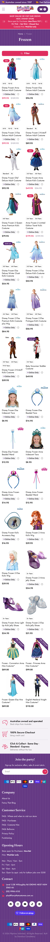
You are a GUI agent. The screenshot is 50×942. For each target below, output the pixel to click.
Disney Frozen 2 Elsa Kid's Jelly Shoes (35, 624)
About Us (6, 798)
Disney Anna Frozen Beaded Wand (34, 493)
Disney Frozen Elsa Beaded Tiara (34, 411)
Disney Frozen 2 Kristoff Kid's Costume (12, 371)
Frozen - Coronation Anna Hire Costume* (13, 664)
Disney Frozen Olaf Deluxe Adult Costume (11, 179)
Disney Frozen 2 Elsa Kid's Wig (11, 574)
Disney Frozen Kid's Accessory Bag (10, 534)
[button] (3, 9)
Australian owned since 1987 (19, 2)
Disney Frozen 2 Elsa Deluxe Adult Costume (11, 134)
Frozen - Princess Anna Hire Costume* (35, 664)
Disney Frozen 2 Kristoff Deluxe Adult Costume (36, 134)
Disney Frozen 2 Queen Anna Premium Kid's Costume (12, 226)
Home (20, 33)
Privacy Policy (8, 833)
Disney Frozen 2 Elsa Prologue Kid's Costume (36, 319)
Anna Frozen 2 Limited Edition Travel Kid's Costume (35, 226)
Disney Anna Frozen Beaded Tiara (10, 493)
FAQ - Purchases (9, 820)
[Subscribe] (45, 771)
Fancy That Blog (9, 802)
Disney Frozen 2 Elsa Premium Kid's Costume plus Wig (12, 321)
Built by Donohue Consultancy (31, 935)
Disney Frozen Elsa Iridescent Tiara (10, 411)
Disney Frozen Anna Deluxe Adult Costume (11, 89)
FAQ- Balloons (8, 829)
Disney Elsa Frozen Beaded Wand (10, 453)
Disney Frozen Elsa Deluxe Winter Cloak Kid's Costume (11, 273)
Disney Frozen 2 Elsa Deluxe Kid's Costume (35, 272)
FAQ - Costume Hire (10, 824)
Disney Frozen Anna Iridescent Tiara (34, 453)
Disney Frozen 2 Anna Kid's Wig (35, 534)
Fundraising (7, 837)
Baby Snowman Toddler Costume (36, 367)
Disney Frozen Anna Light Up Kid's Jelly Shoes (13, 624)
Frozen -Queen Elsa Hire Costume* (12, 701)
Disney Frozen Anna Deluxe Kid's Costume (35, 179)
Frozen (29, 33)
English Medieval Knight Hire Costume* (36, 701)
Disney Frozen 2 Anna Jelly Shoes (35, 579)
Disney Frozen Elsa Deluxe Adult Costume (35, 89)
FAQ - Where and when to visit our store (19, 816)
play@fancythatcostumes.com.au (19, 895)
